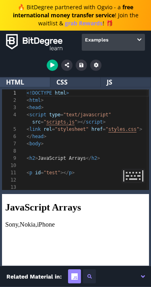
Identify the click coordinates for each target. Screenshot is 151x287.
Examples (96, 40)
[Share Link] (66, 65)
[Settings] (95, 65)
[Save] (81, 65)
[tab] (74, 276)
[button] (143, 276)
